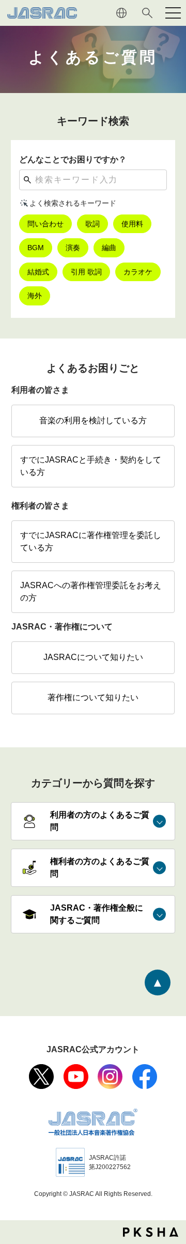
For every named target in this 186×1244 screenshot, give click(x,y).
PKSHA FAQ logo (150, 1232)
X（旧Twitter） (41, 1076)
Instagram (110, 1076)
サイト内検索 (147, 13)
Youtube (76, 1076)
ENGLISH (121, 13)
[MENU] (173, 13)
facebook (144, 1076)
